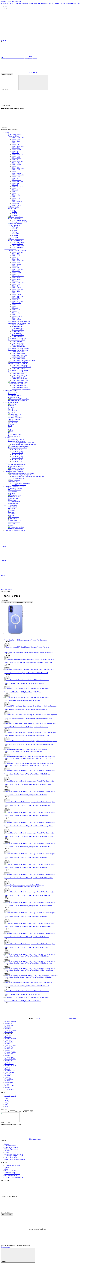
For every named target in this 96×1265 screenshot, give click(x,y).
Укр (5, 6)
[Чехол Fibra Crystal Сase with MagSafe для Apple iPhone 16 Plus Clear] (49, 763)
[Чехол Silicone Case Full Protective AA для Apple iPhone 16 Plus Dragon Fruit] (49, 902)
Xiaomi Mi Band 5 (17, 458)
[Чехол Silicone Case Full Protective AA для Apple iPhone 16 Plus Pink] (49, 864)
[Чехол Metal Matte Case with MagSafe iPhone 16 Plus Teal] (49, 991)
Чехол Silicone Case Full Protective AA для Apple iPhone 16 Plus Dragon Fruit (28, 906)
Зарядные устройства (11, 390)
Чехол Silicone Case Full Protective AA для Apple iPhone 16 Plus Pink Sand (27, 774)
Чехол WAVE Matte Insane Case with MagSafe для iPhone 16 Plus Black (26, 709)
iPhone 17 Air (16, 141)
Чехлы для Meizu (17, 247)
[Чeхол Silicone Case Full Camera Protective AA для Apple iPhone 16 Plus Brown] (49, 975)
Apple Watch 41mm (18, 333)
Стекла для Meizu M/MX (20, 387)
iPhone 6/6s (15, 203)
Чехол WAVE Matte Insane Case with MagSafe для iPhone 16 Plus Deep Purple (28, 718)
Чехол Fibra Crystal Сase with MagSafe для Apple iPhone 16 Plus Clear (26, 765)
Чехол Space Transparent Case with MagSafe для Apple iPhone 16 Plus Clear (27, 758)
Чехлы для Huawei (18, 245)
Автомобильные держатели (21, 483)
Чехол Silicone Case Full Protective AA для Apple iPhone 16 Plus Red (25, 857)
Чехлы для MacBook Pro (19, 220)
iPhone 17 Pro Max (18, 137)
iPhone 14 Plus (16, 164)
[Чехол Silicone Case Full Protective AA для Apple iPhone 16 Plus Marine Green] (49, 833)
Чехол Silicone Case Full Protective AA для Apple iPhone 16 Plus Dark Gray (27, 784)
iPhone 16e (15, 153)
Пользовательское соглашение (70, 3)
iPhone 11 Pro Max (17, 181)
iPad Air (14, 212)
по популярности (6, 602)
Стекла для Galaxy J (18, 357)
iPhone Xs (15, 190)
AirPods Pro (15, 234)
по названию (28, 602)
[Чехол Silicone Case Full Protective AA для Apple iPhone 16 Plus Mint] (49, 913)
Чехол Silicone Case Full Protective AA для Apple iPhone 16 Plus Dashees (26, 937)
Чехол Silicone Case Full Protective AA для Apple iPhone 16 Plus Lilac (25, 795)
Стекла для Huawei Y (19, 377)
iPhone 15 (15, 159)
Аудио (6, 463)
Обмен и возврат (26, 3)
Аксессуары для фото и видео (14, 486)
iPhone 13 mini (16, 173)
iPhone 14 (15, 166)
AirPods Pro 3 (16, 237)
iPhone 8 (14, 196)
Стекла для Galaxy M (18, 358)
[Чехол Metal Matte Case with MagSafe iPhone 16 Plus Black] (49, 997)
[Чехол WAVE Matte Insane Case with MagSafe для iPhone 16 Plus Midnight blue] (49, 741)
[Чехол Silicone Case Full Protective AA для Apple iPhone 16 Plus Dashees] (49, 933)
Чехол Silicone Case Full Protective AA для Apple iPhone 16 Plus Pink (25, 867)
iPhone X (15, 191)
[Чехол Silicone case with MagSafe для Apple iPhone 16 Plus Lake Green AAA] (49, 659)
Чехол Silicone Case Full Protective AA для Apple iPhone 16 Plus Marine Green (28, 836)
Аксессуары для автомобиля (13, 471)
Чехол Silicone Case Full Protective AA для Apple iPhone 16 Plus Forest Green (28, 963)
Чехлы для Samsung (18, 242)
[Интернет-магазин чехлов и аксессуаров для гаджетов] (10, 1121)
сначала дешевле (18, 602)
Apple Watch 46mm (18, 326)
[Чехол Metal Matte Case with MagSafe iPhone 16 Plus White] (49, 688)
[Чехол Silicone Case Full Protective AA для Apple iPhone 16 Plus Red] (49, 854)
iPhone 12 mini (16, 180)
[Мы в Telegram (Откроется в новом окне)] (71, 24)
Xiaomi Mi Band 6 (17, 456)
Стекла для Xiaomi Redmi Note (21, 367)
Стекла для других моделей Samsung (23, 360)
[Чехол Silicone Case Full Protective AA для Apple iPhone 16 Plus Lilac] (49, 791)
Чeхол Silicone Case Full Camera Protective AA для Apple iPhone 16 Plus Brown (28, 977)
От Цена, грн (5, 1111)
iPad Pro (14, 213)
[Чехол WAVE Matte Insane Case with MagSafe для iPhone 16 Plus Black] (49, 706)
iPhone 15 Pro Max (18, 154)
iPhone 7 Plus (16, 198)
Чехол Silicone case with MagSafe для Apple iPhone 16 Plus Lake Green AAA (28, 662)
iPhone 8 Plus (16, 195)
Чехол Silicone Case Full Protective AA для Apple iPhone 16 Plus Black (26, 815)
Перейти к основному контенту (11, 1)
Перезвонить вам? (7, 74)
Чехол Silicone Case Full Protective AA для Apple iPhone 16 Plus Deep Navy (27, 926)
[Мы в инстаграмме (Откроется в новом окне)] (15, 24)
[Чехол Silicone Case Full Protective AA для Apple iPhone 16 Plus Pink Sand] (49, 770)
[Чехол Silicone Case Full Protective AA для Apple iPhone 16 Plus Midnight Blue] (49, 874)
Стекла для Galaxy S (18, 352)
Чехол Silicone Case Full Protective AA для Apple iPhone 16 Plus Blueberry (27, 956)
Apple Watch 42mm (18, 331)
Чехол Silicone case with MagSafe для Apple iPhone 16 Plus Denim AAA (26, 986)
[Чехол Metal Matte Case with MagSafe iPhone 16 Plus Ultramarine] (49, 680)
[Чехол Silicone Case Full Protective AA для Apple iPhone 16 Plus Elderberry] (49, 802)
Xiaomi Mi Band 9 (17, 451)
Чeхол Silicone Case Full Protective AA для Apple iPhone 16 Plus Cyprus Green (28, 970)
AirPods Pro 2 (16, 235)
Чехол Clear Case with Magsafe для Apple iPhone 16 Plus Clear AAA (25, 640)
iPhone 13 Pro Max (18, 168)
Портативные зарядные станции (14, 530)
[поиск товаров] (33, 82)
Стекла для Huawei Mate (19, 378)
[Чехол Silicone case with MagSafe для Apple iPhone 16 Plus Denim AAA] (49, 982)
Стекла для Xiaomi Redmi (20, 365)
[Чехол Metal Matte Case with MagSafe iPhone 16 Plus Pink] (49, 697)
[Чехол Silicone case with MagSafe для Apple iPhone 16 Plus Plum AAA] (49, 669)
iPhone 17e (15, 144)
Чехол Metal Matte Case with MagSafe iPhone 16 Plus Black (22, 1001)
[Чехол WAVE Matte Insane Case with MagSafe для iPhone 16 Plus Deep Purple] (49, 715)
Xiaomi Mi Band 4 (17, 459)
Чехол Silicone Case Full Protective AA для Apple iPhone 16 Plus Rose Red (27, 895)
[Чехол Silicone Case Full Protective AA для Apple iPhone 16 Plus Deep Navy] (49, 923)
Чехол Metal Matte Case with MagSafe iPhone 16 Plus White (22, 692)
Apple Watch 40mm (18, 335)
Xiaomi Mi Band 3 (17, 461)
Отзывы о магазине (54, 3)
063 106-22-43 (33, 72)
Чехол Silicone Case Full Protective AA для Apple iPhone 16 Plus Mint (25, 916)
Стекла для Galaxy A (18, 353)
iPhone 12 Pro (16, 176)
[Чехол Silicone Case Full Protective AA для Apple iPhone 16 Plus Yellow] (49, 944)
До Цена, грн (19, 1111)
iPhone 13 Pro (16, 169)
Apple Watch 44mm (18, 330)
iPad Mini (15, 215)
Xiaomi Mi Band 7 (17, 454)
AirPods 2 (15, 228)
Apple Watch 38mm (18, 336)
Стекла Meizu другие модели (21, 389)
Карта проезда (5, 1247)
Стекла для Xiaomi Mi (19, 368)
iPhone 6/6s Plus (17, 202)
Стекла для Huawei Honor (20, 375)
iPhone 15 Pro (16, 156)
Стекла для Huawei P (18, 373)
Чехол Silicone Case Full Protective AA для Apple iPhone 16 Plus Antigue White (28, 826)
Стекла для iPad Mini (18, 346)
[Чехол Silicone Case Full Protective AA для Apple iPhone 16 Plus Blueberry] (49, 954)
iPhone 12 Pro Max (18, 175)
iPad (13, 210)
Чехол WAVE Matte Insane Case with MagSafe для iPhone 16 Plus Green (26, 735)
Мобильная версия (35, 1139)
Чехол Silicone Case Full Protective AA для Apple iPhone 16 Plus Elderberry (27, 805)
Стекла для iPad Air (18, 343)
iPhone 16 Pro (16, 148)
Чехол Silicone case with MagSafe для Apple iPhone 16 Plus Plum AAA (26, 673)
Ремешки (7, 437)
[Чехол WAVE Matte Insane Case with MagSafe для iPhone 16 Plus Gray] (49, 723)
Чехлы (6, 132)
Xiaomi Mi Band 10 (18, 449)
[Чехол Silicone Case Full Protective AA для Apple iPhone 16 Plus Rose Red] (49, 892)
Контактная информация (40, 3)
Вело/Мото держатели (19, 485)
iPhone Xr (15, 193)
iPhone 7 (14, 200)
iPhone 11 (15, 185)
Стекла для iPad (17, 341)
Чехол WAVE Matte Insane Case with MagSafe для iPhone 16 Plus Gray (26, 727)
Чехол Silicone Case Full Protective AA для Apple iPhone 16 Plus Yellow (26, 947)
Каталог (3, 3)
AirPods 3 (15, 230)
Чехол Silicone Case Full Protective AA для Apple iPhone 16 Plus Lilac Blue (27, 847)
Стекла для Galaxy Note (19, 355)
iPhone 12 (15, 178)
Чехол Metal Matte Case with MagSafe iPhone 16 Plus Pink (22, 700)
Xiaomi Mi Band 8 (17, 453)
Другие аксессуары (10, 505)
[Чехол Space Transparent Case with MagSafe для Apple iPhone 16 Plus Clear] (49, 756)
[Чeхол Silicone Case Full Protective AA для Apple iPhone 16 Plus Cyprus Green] (49, 968)
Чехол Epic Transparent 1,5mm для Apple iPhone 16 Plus (21, 886)
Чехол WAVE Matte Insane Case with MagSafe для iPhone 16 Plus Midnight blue (28, 744)
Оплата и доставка (15, 3)
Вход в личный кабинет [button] (12, 1165)
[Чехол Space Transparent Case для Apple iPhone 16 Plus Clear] (49, 749)
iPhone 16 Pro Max (18, 146)
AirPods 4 (15, 232)
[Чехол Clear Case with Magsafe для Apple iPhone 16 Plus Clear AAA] (49, 619)
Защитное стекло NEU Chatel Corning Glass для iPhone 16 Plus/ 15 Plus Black (28, 652)
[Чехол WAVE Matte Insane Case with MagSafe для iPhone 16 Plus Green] (49, 732)
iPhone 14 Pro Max (18, 161)
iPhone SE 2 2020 (17, 186)
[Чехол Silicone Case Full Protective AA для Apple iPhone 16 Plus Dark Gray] (49, 781)
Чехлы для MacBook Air (19, 222)
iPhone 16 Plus (16, 149)
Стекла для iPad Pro (18, 345)
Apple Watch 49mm (18, 325)
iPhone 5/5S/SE (16, 205)
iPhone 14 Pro (16, 163)
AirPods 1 (15, 227)
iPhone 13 (15, 171)
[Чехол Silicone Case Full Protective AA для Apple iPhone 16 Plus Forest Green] (49, 961)
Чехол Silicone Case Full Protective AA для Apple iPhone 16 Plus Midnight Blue (28, 878)
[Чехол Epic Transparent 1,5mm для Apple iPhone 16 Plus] (49, 885)
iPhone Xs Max (16, 188)
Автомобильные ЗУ (18, 478)
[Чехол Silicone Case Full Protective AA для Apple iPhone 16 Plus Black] (49, 812)
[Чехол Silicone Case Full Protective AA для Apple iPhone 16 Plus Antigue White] (49, 822)
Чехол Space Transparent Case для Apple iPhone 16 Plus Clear (23, 751)
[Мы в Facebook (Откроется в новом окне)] (43, 24)
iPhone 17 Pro (16, 139)
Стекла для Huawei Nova (20, 380)
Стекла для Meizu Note (19, 385)
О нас (8, 3)
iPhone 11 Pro (16, 183)
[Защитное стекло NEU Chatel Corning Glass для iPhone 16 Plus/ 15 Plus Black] (49, 647)
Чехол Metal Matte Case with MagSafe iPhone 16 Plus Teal (22, 994)
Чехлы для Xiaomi (17, 244)
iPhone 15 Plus (16, 158)
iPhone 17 (15, 143)
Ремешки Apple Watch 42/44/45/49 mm (24, 444)
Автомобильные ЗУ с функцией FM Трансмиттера (28, 476)
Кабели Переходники (11, 402)
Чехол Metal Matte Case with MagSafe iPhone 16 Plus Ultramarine (24, 683)
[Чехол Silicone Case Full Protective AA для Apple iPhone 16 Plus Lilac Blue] (49, 843)
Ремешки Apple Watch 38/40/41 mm (23, 443)
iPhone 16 (15, 151)
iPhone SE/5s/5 (16, 319)
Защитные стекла (10, 249)
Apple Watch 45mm (18, 328)
